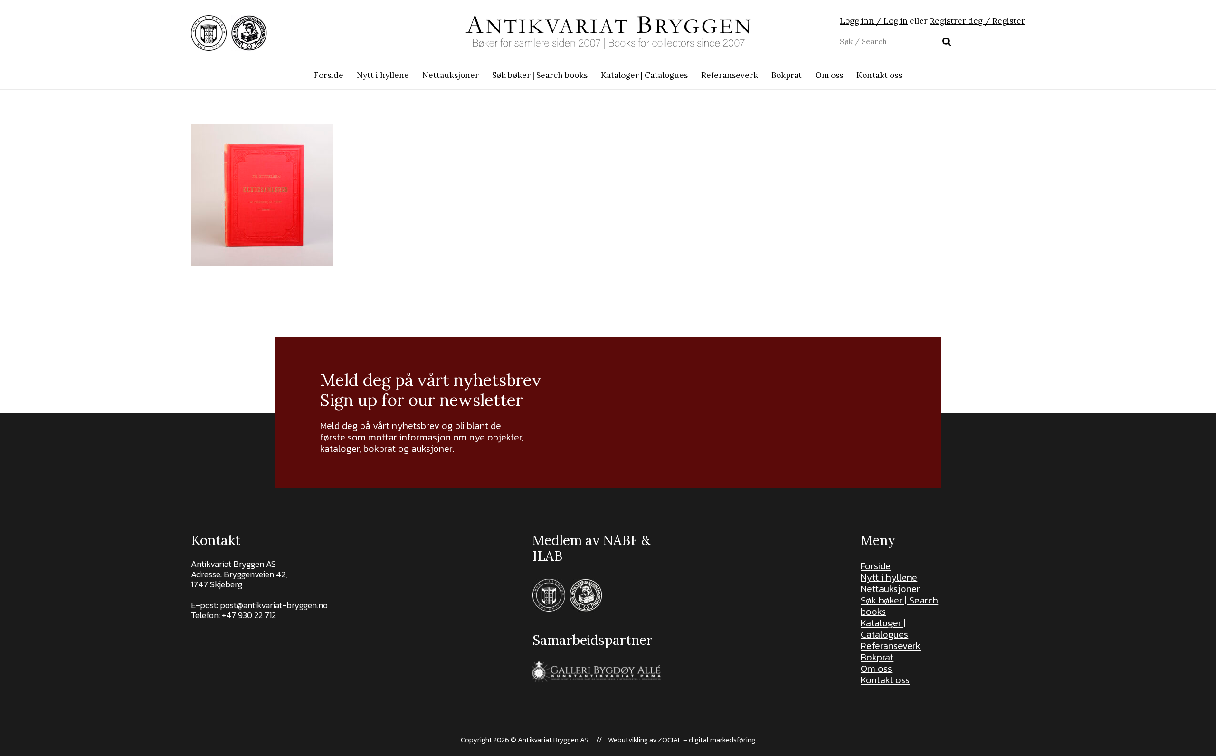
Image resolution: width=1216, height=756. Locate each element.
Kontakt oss (885, 680)
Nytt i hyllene (889, 577)
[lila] (209, 33)
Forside (876, 566)
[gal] (597, 671)
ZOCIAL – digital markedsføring (706, 739)
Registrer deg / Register (977, 21)
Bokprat (877, 657)
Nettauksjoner (890, 589)
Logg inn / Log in (874, 21)
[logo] (608, 32)
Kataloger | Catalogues (884, 628)
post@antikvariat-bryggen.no (274, 605)
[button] (593, 75)
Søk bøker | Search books (899, 606)
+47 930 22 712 (249, 615)
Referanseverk (891, 646)
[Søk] (947, 42)
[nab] (249, 33)
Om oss (876, 668)
